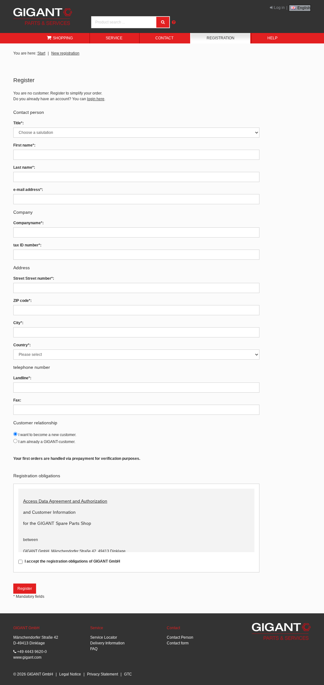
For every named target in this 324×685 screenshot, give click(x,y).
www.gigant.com (27, 657)
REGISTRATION (220, 38)
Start (41, 53)
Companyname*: (28, 223)
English (303, 8)
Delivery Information (107, 643)
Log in (279, 7)
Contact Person (180, 637)
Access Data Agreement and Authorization (65, 501)
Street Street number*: (33, 278)
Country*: (22, 345)
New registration (65, 53)
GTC (128, 674)
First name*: (24, 145)
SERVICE (114, 38)
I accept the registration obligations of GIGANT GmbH (72, 561)
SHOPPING (63, 38)
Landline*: (22, 378)
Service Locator (103, 637)
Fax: (17, 400)
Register (24, 588)
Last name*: (24, 167)
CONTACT (164, 38)
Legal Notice (70, 674)
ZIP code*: (22, 300)
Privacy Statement (102, 674)
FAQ (93, 649)
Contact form (178, 643)
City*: (18, 323)
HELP (272, 38)
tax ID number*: (27, 245)
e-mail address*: (28, 189)
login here (95, 99)
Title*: (18, 123)
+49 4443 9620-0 (31, 651)
